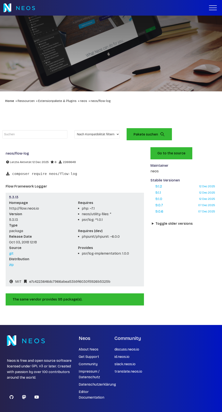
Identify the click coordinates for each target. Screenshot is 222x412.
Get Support (89, 357)
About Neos (88, 349)
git (11, 253)
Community (88, 364)
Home (9, 101)
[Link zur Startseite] (19, 7)
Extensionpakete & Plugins (57, 101)
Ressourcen (26, 101)
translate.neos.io (128, 371)
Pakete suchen (146, 134)
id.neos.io (121, 357)
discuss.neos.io (126, 349)
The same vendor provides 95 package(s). (47, 299)
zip (11, 265)
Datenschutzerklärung (97, 384)
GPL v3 (37, 366)
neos (83, 101)
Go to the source (171, 153)
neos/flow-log (101, 101)
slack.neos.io (124, 364)
